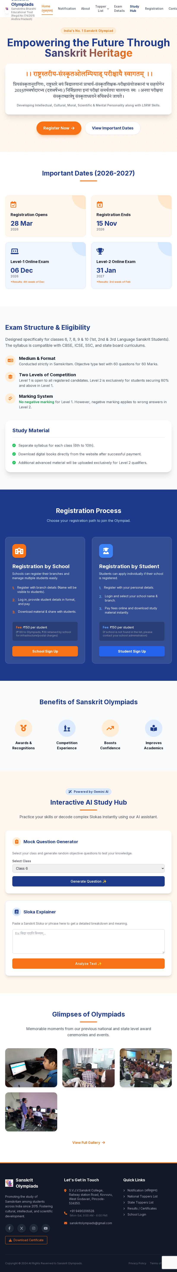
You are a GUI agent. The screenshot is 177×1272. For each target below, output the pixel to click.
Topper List (100, 8)
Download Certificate (28, 1240)
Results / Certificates (142, 1208)
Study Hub (134, 8)
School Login (136, 1214)
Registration (154, 8)
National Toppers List (142, 1196)
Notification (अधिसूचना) (142, 1190)
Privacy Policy (137, 1263)
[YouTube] (45, 1228)
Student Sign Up (132, 651)
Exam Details (119, 8)
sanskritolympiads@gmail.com (91, 1223)
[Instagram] (33, 1228)
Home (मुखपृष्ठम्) (47, 8)
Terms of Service (161, 1263)
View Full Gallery (86, 1142)
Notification (67, 8)
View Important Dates (112, 128)
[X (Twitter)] (21, 1228)
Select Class (21, 861)
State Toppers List (140, 1202)
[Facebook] (9, 1228)
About (85, 8)
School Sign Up (45, 651)
